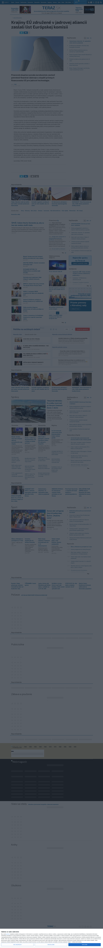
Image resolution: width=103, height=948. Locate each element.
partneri (8, 934)
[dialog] (51, 938)
